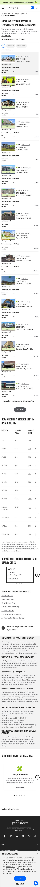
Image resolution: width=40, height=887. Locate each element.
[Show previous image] (3, 58)
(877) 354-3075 (20, 823)
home (3, 14)
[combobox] (21, 8)
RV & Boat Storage (7, 610)
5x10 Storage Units (7, 599)
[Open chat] (36, 883)
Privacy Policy (10, 867)
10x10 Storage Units (8, 603)
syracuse (23, 14)
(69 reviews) (25, 344)
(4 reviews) (24, 279)
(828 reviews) (25, 256)
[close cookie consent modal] (37, 853)
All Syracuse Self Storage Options (12, 618)
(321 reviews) (25, 56)
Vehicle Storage (21, 45)
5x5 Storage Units (7, 595)
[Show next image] (13, 58)
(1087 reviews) (26, 167)
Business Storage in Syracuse (11, 614)
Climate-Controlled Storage (10, 607)
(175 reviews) (25, 190)
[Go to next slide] (37, 575)
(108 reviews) (25, 102)
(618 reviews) (25, 145)
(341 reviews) (25, 324)
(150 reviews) (25, 79)
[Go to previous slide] (2, 575)
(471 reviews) (25, 213)
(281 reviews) (25, 122)
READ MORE (6, 36)
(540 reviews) (25, 233)
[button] (20, 71)
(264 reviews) (25, 301)
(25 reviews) (25, 384)
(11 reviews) (25, 364)
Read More (20, 787)
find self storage (13, 14)
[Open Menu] (3, 8)
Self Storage (11, 45)
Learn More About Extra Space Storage (19, 829)
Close (20, 878)
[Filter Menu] (3, 46)
